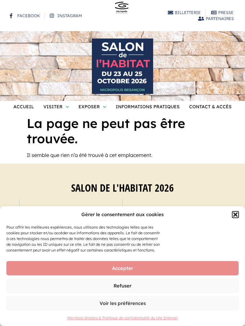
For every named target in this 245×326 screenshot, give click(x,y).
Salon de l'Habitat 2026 (122, 188)
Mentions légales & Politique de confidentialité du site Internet (122, 317)
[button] (235, 214)
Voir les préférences (123, 303)
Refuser (122, 286)
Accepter (122, 268)
